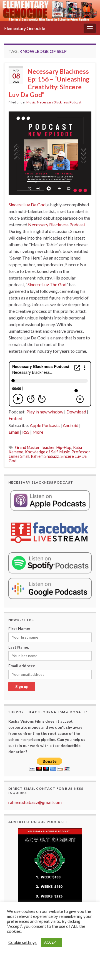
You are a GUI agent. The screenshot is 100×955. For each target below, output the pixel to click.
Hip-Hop (63, 447)
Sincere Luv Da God (27, 204)
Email (14, 432)
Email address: (21, 665)
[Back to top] (87, 942)
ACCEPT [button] (51, 942)
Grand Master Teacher (35, 447)
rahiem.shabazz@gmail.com (35, 802)
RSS (25, 432)
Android (70, 425)
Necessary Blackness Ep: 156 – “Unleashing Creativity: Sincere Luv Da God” (49, 82)
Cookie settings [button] (22, 942)
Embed (15, 418)
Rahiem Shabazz (45, 456)
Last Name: (18, 647)
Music (31, 102)
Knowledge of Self (41, 451)
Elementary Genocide (24, 28)
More (37, 432)
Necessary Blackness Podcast (59, 102)
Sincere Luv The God (47, 284)
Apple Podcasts (45, 425)
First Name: (19, 628)
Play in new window (44, 411)
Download (76, 411)
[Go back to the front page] (50, 10)
